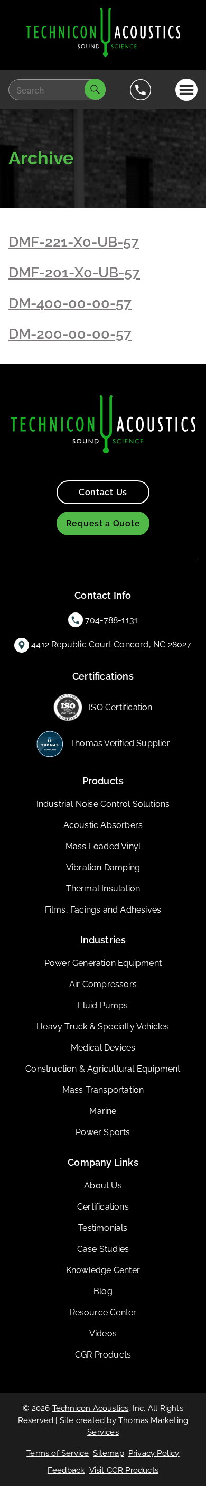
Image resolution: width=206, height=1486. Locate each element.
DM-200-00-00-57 (70, 334)
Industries (103, 939)
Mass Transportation (103, 1090)
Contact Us (103, 492)
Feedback (66, 1470)
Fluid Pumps (103, 1005)
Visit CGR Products (124, 1470)
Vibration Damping (103, 867)
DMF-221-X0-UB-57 (73, 242)
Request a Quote (103, 523)
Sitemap (108, 1453)
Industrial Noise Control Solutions (103, 804)
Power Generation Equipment (103, 963)
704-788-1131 (111, 620)
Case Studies (103, 1249)
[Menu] (186, 90)
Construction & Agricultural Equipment (102, 1069)
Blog (103, 1291)
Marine (102, 1111)
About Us (103, 1186)
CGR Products (103, 1355)
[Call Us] (140, 89)
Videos (103, 1334)
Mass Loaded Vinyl (103, 846)
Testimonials (102, 1228)
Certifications (103, 1207)
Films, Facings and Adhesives (103, 910)
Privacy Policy (154, 1453)
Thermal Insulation (103, 889)
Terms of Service (57, 1453)
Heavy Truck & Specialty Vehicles (102, 1026)
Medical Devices (103, 1048)
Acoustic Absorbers (103, 825)
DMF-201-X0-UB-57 (74, 272)
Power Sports (103, 1132)
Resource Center (103, 1312)
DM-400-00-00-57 (70, 303)
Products (103, 780)
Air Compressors (103, 984)
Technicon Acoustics (90, 1408)
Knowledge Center (103, 1270)
